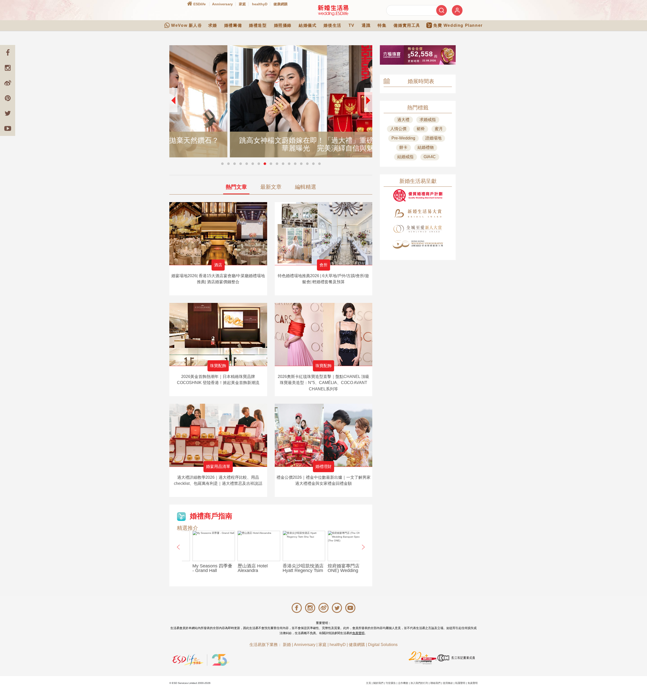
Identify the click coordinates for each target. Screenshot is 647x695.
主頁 (368, 683)
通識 (366, 25)
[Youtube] (7, 128)
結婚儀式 (307, 25)
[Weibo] (7, 82)
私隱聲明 (460, 683)
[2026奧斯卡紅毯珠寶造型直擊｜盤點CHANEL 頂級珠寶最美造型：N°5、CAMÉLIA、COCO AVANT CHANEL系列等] (324, 334)
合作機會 (403, 683)
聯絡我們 (435, 683)
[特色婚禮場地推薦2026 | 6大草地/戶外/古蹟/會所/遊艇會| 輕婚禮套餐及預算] (324, 233)
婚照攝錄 (283, 25)
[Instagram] (7, 67)
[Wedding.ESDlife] (333, 10)
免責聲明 (358, 633)
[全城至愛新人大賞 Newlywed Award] (418, 229)
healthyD (259, 4)
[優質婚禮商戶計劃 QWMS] (418, 195)
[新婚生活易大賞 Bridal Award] (418, 213)
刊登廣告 (391, 683)
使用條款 (448, 683)
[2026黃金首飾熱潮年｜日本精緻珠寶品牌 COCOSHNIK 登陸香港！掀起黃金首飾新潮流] (218, 334)
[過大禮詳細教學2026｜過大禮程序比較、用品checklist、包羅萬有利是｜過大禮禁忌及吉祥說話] (218, 435)
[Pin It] (7, 98)
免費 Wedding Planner (458, 25)
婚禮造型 (258, 25)
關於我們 (378, 683)
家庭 (242, 4)
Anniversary (222, 4)
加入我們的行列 (419, 683)
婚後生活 (332, 25)
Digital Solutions (383, 644)
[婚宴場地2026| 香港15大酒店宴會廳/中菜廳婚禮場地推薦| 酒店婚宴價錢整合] (218, 233)
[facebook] (7, 52)
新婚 (287, 644)
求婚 (212, 25)
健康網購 (280, 4)
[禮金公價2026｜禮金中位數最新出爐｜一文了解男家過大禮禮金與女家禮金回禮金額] (324, 435)
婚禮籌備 (233, 25)
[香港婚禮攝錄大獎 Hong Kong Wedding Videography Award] (418, 244)
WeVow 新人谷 (186, 25)
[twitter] (7, 113)
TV (352, 25)
